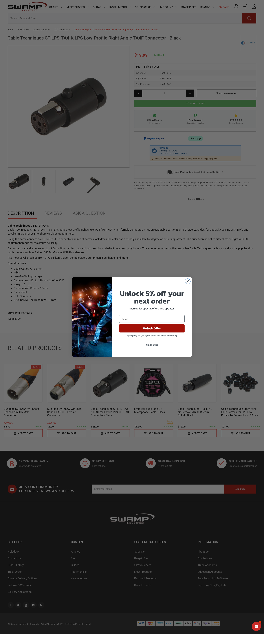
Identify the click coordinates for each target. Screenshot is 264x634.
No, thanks (152, 345)
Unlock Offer (152, 328)
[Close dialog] (187, 281)
